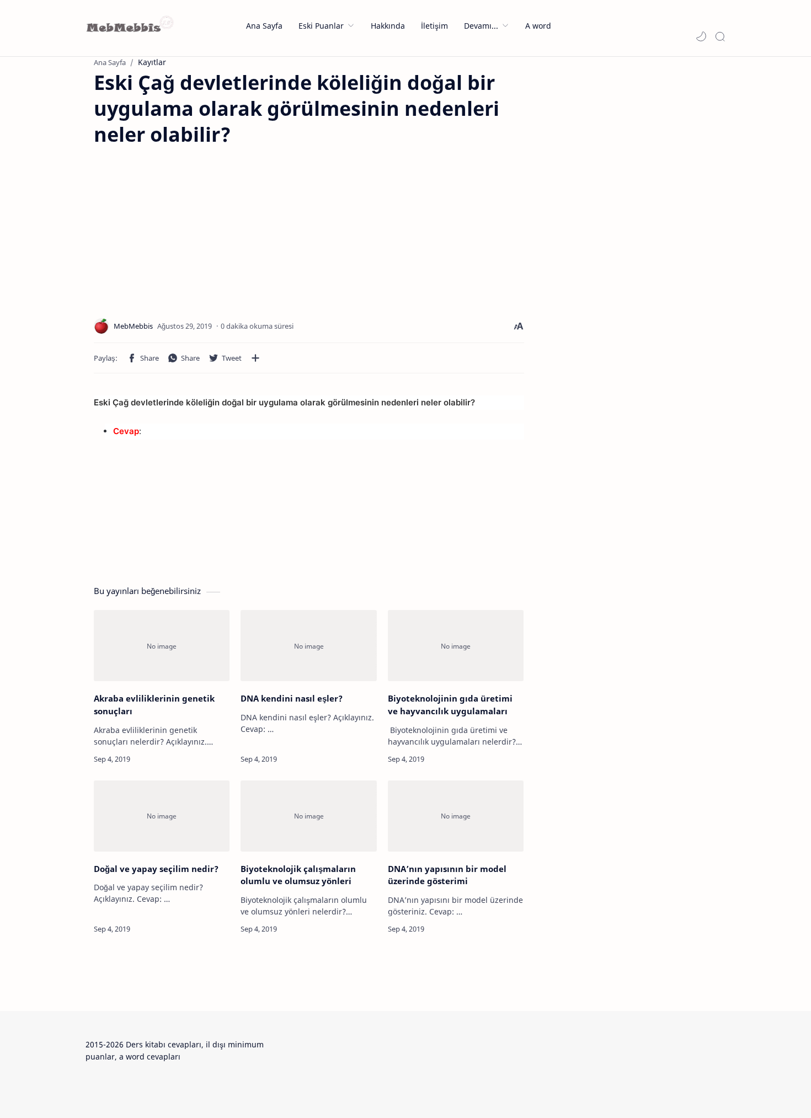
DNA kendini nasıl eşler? (292, 698)
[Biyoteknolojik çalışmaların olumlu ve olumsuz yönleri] (308, 816)
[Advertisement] (186, 224)
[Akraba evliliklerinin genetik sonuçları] (162, 645)
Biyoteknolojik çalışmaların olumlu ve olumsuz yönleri (298, 875)
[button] (701, 36)
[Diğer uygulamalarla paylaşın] (255, 358)
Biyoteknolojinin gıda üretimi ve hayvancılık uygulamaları (450, 704)
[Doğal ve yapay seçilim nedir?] (162, 816)
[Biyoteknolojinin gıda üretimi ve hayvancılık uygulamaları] (456, 645)
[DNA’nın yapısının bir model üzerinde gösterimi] (456, 816)
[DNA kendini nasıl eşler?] (308, 645)
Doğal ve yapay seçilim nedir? (156, 868)
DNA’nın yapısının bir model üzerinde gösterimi (447, 875)
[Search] (720, 36)
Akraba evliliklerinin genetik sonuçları (154, 704)
